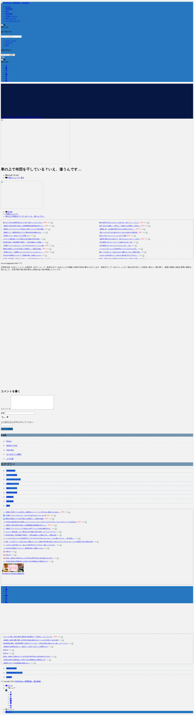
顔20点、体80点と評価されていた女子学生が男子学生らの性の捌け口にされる (29, 558)
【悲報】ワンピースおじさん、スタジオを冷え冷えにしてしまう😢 (25, 515)
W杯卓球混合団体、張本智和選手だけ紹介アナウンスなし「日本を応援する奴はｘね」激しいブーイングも (35, 643)
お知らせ (8, 551)
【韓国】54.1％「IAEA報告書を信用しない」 (16, 663)
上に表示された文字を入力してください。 (18, 422)
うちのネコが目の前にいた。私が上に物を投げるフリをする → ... (119, 255)
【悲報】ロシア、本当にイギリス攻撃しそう (16, 235)
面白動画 (9, 14)
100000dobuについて (14, 673)
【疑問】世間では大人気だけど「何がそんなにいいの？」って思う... (120, 239)
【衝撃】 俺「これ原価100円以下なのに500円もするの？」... (117, 229)
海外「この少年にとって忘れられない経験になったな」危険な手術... (120, 252)
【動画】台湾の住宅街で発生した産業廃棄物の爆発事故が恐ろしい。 (26, 525)
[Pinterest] (11, 707)
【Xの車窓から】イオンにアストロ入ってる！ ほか (115, 245)
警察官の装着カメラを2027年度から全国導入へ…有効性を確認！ (24, 518)
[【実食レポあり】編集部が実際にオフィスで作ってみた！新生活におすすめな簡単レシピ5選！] (13, 571)
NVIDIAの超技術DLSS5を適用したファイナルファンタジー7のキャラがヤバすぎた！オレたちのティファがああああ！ (41, 522)
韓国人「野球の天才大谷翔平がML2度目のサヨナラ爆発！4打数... (119, 258)
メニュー (10, 710)
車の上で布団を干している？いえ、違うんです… (25, 216)
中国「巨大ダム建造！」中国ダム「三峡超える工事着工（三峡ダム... (120, 226)
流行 (7, 45)
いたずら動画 (11, 475)
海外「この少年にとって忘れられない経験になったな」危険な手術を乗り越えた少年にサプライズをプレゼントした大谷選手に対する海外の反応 (49, 541)
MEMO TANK (11, 446)
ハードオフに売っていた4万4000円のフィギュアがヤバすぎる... (118, 249)
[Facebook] (11, 692)
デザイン (9, 43)
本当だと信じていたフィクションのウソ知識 (112, 235)
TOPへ (9, 712)
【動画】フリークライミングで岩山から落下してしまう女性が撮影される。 (28, 528)
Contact (9, 677)
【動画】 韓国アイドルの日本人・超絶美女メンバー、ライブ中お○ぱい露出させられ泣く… (32, 512)
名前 (2, 413)
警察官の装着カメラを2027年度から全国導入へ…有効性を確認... (22, 249)
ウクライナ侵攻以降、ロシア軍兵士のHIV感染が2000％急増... (21, 239)
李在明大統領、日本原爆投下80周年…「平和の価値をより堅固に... (23, 242)
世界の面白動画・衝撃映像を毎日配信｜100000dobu (21, 117)
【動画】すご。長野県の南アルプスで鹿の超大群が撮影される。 (22, 232)
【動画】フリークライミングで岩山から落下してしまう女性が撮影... (23, 229)
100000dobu (10, 471)
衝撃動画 (9, 9)
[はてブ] (11, 699)
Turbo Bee (10, 450)
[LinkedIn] (11, 705)
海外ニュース (10, 18)
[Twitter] (11, 695)
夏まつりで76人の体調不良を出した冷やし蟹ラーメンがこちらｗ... (23, 222)
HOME (8, 7)
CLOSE (6, 27)
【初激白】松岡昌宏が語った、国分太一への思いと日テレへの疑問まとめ (25, 646)
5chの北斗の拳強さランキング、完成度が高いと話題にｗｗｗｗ (22, 255)
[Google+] (11, 697)
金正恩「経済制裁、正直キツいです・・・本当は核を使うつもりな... (23, 258)
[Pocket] (11, 701)
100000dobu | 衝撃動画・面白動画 (27, 681)
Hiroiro (8, 441)
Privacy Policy (11, 668)
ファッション (10, 41)
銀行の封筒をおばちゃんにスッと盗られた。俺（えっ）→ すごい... (119, 222)
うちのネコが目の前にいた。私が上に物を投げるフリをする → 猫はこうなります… (30, 545)
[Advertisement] (97, 99)
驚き (7, 11)
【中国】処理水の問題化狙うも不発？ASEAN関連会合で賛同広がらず (26, 561)
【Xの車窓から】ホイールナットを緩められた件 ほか (115, 242)
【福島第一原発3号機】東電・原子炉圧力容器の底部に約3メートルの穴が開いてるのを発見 (30, 640)
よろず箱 (9, 459)
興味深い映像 (11, 492)
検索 (3, 57)
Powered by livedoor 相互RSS (13, 573)
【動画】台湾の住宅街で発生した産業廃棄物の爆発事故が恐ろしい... (23, 226)
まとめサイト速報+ (14, 454)
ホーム (10, 685)
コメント (5, 409)
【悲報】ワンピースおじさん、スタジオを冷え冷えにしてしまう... (23, 245)
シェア (12, 688)
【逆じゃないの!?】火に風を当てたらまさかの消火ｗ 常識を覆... (118, 232)
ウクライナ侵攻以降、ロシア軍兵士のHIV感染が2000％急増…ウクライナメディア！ (30, 532)
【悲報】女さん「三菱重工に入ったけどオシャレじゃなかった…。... (23, 252)
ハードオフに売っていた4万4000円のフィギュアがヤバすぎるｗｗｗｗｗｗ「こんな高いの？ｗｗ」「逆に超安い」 (40, 538)
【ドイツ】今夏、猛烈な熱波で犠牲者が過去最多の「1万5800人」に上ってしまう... (28, 636)
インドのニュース (12, 21)
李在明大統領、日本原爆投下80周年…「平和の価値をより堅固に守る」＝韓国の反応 (31, 535)
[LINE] (11, 703)
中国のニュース (11, 16)
